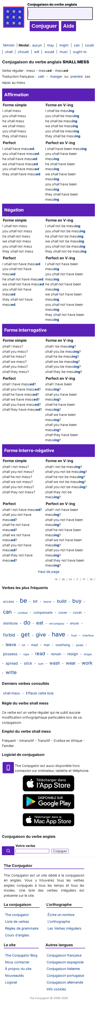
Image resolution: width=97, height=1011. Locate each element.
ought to (80, 52)
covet (77, 612)
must (64, 52)
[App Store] (48, 790)
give (41, 635)
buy (76, 601)
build (61, 601)
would (49, 52)
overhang (63, 645)
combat (23, 612)
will (36, 52)
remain (56, 654)
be (23, 600)
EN (63, 579)
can (7, 612)
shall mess (11, 693)
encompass (56, 623)
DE (91, 579)
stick (28, 663)
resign (72, 653)
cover (62, 612)
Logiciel (11, 982)
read (40, 653)
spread (12, 663)
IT (77, 579)
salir (41, 76)
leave (11, 644)
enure (74, 623)
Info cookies (56, 989)
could (89, 45)
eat (39, 623)
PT (84, 579)
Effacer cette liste (39, 693)
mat (47, 645)
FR (56, 579)
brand (47, 601)
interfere (88, 635)
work (87, 663)
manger (56, 76)
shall (8, 52)
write (11, 672)
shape (88, 654)
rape (26, 654)
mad (34, 645)
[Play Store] (48, 808)
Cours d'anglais (17, 935)
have (58, 634)
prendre (76, 76)
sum (41, 663)
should (23, 52)
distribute (10, 623)
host (74, 635)
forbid (9, 634)
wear (71, 663)
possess (10, 653)
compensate (43, 612)
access (8, 601)
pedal (79, 645)
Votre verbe (25, 846)
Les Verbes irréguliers (64, 928)
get (25, 634)
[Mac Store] (48, 826)
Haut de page (48, 572)
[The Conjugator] (13, 18)
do (27, 622)
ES (70, 579)
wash (54, 663)
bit (35, 601)
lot (23, 645)
